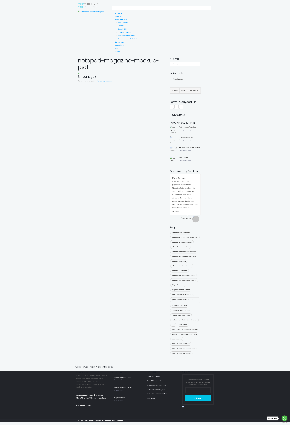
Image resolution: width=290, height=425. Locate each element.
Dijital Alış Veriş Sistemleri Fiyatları (182, 300)
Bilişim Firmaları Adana (181, 290)
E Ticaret (121, 26)
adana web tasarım (179, 271)
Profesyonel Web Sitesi (181, 315)
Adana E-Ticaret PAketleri (182, 242)
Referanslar (119, 42)
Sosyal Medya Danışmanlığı (189, 147)
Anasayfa (118, 13)
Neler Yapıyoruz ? (121, 19)
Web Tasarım (123, 22)
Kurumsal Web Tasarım (181, 310)
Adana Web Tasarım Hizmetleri (184, 280)
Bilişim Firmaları (178, 285)
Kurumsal (118, 16)
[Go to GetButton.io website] (284, 422)
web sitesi (183, 325)
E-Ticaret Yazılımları (186, 137)
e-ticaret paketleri (179, 306)
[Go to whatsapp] (284, 418)
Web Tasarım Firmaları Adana (183, 348)
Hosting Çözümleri (124, 32)
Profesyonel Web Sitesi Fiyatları (184, 320)
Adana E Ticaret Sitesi (180, 247)
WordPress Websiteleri (126, 36)
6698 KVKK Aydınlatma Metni (157, 394)
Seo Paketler (120, 45)
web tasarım (177, 339)
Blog (116, 48)
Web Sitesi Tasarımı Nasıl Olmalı (185, 329)
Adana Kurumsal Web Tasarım (184, 252)
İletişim (117, 51)
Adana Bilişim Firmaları (181, 233)
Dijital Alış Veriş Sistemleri (182, 294)
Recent (183, 90)
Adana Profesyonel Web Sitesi (184, 256)
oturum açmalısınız (104, 81)
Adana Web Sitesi (179, 261)
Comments (194, 90)
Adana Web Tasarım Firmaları (183, 275)
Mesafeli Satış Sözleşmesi (156, 385)
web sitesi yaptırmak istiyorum (184, 334)
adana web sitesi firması (182, 266)
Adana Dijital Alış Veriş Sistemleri (185, 237)
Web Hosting (183, 157)
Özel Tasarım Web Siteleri (127, 39)
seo (173, 325)
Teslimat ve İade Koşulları (156, 389)
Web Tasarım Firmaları (187, 127)
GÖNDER (197, 398)
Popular (175, 90)
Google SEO (122, 29)
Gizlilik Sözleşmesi (153, 377)
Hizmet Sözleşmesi (154, 381)
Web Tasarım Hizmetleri (181, 353)
